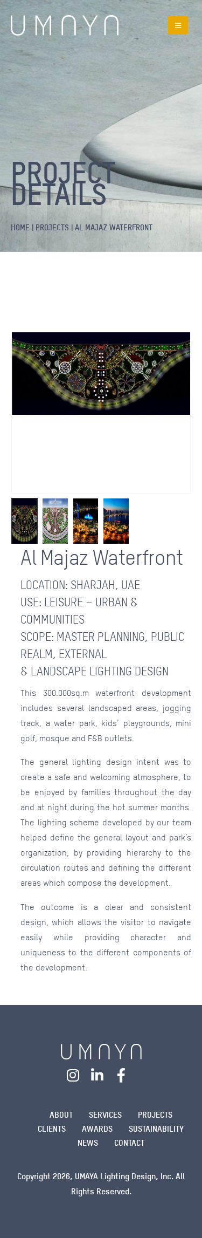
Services (105, 1115)
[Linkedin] (97, 1074)
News (88, 1143)
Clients (52, 1129)
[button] (178, 25)
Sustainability (156, 1129)
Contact (129, 1143)
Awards (97, 1129)
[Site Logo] (65, 25)
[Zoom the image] (101, 1050)
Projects (155, 1115)
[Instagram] (73, 1074)
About (61, 1115)
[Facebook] (121, 1074)
